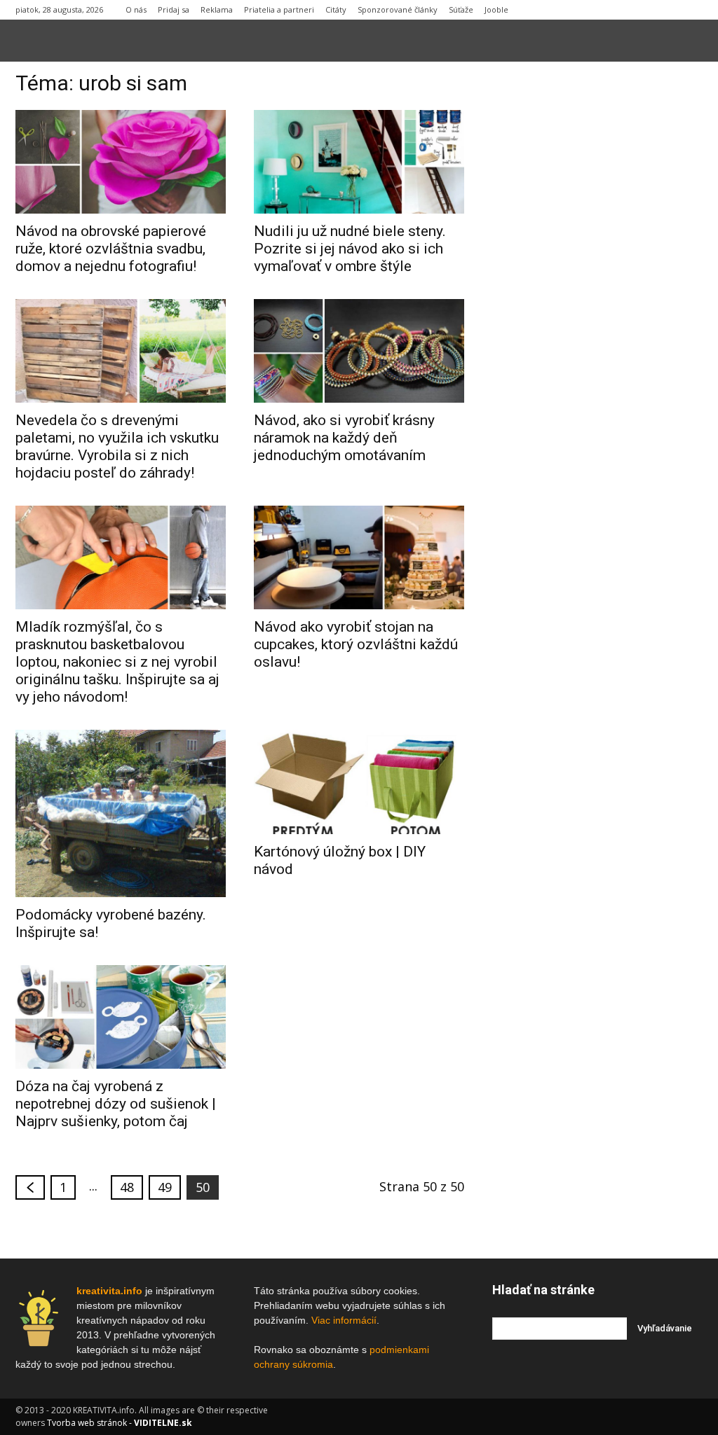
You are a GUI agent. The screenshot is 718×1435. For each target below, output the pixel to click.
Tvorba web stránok (87, 1423)
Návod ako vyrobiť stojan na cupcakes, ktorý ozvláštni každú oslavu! (356, 644)
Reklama (217, 9)
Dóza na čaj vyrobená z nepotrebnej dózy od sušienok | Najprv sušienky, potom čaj (115, 1104)
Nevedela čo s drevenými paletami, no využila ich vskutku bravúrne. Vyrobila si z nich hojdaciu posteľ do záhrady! (117, 446)
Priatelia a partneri (279, 9)
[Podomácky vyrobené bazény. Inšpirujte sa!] (120, 813)
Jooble (496, 9)
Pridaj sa (173, 9)
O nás (136, 9)
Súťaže (461, 9)
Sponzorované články (398, 9)
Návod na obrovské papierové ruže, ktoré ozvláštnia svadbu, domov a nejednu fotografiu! (110, 249)
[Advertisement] (597, 286)
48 (127, 1187)
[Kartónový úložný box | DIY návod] (359, 781)
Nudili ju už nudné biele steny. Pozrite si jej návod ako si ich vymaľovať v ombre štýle (350, 249)
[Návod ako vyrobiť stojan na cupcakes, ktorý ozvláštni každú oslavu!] (359, 557)
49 (165, 1187)
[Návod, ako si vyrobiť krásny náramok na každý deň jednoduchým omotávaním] (359, 351)
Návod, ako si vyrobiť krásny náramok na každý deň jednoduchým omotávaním (344, 438)
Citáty (335, 9)
